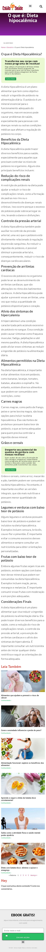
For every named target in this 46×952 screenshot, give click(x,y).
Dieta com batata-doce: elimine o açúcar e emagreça (19, 868)
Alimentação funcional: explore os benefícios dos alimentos (22, 764)
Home (3, 47)
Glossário (10, 47)
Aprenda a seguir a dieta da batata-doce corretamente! (18, 799)
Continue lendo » (6, 700)
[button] (30, 6)
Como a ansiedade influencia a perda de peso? (21, 730)
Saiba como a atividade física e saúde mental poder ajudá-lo (20, 834)
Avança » (33, 875)
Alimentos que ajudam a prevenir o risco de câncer (20, 696)
